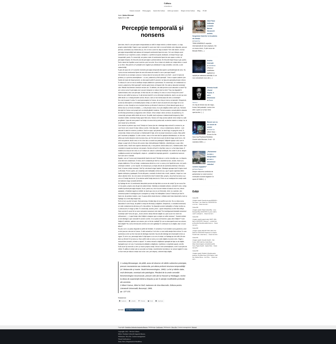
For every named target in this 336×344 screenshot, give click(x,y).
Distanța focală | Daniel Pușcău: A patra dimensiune (212, 93)
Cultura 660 (195, 251)
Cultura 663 (195, 216)
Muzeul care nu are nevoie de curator (212, 124)
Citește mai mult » (203, 204)
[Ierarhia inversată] (199, 72)
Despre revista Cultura (188, 11)
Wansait (194, 327)
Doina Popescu (198, 169)
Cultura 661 (195, 237)
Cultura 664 (195, 207)
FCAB (204, 11)
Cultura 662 (195, 228)
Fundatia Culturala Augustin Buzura (136, 327)
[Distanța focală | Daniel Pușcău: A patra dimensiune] (199, 99)
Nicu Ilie (174, 327)
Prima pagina (147, 11)
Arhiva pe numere (172, 11)
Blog (198, 11)
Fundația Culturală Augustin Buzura (134, 334)
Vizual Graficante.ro (124, 339)
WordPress (138, 341)
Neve (123, 341)
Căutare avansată (135, 11)
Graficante (159, 327)
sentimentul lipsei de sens (134, 310)
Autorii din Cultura (159, 11)
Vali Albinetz (212, 65)
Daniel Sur (197, 41)
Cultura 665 (195, 198)
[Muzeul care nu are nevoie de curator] (199, 134)
